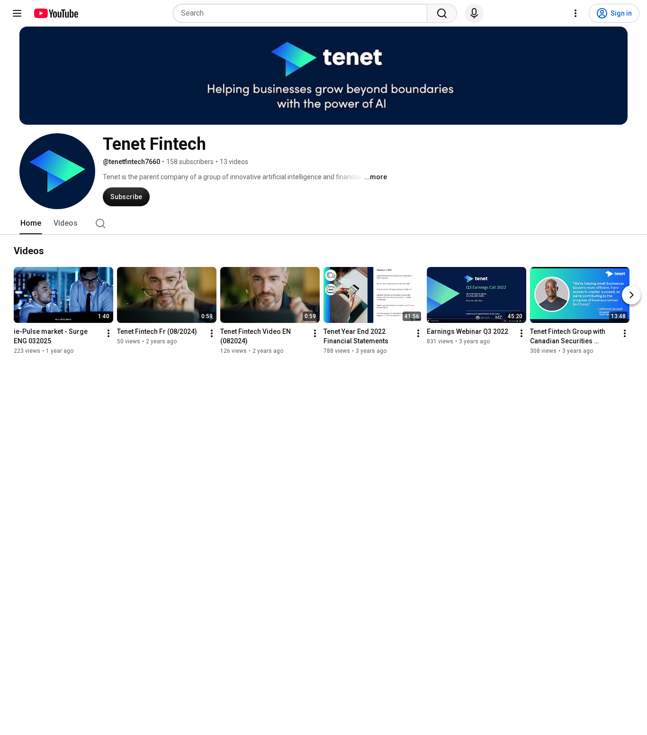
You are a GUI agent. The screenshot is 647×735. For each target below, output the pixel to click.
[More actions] (108, 333)
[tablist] (323, 223)
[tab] (30, 223)
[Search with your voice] (474, 13)
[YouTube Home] (56, 13)
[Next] (631, 294)
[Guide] (17, 13)
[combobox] (303, 13)
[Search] (442, 13)
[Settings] (575, 13)
